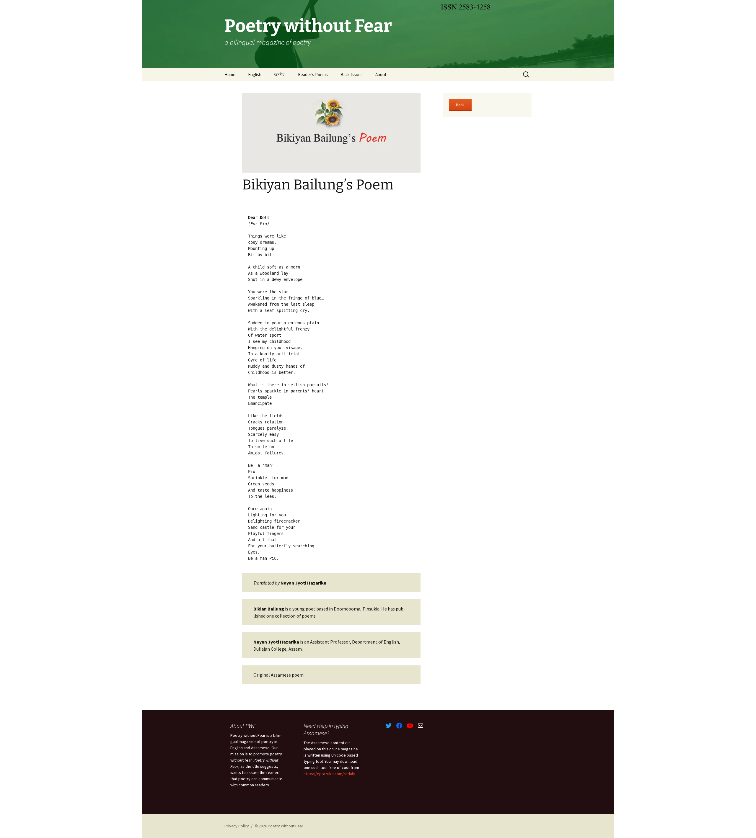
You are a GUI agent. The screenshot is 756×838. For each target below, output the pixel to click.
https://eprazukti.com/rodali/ (329, 773)
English (254, 74)
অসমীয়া (279, 74)
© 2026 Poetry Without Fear (279, 826)
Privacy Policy (236, 826)
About (381, 74)
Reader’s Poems (313, 74)
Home (229, 74)
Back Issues (351, 74)
